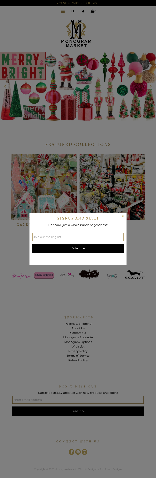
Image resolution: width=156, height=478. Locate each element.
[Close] (123, 217)
